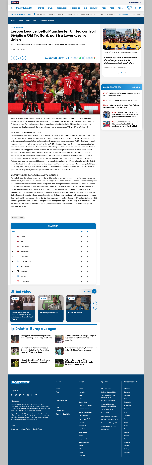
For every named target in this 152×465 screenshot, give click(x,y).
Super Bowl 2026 (107, 409)
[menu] (12, 8)
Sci (80, 449)
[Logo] (24, 8)
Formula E (82, 425)
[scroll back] (95, 303)
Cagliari (127, 395)
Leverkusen (25, 246)
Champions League (85, 405)
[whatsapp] (20, 395)
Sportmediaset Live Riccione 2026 (108, 396)
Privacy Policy (25, 429)
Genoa (126, 409)
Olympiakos (25, 281)
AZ (22, 242)
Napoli (126, 432)
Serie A (81, 395)
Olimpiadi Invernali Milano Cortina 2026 (108, 405)
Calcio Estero (83, 415)
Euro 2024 (105, 429)
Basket (81, 435)
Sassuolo (127, 442)
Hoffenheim (25, 266)
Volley (81, 452)
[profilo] (140, 8)
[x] (24, 395)
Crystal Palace (26, 261)
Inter (126, 412)
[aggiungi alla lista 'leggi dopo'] (18, 58)
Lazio (126, 419)
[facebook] (12, 395)
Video (58, 389)
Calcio (81, 389)
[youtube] (36, 395)
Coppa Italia (83, 402)
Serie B (81, 399)
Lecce (126, 422)
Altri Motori (83, 432)
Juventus (24, 271)
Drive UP (82, 456)
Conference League (85, 412)
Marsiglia (24, 276)
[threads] (32, 395)
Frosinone (127, 405)
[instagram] (16, 395)
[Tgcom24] (15, 2)
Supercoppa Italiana (86, 419)
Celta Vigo (24, 256)
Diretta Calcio (60, 411)
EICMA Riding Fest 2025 (109, 419)
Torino (126, 446)
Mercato (82, 392)
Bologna (127, 392)
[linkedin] (28, 395)
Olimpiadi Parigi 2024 (108, 426)
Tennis (81, 446)
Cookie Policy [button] (37, 429)
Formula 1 (82, 422)
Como (126, 399)
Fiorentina (127, 402)
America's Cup (84, 439)
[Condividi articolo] (13, 58)
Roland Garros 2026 (108, 392)
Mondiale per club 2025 (109, 416)
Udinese (127, 449)
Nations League (84, 442)
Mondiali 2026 (106, 389)
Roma (126, 439)
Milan (23, 237)
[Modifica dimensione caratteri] (24, 58)
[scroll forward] (95, 308)
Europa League (84, 409)
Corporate (14, 429)
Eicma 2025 (105, 413)
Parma (126, 435)
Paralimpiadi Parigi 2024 (109, 423)
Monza (126, 429)
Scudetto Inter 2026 (108, 401)
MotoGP (81, 429)
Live (57, 407)
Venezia (127, 452)
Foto (57, 392)
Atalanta (127, 389)
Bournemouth (25, 251)
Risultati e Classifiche (63, 414)
